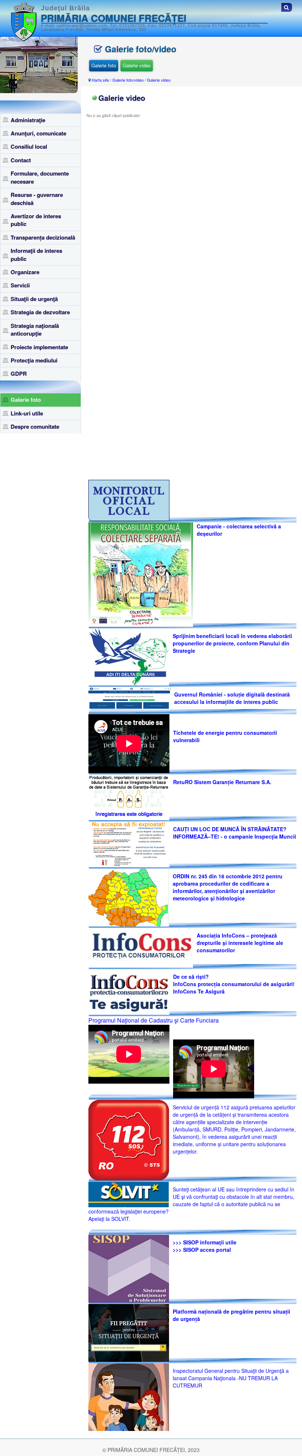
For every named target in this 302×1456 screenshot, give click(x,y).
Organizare (25, 272)
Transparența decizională (43, 237)
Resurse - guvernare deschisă (37, 198)
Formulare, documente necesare (40, 177)
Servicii (20, 285)
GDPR (19, 373)
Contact (21, 160)
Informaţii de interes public (36, 254)
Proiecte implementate (39, 347)
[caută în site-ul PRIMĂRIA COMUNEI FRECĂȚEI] (286, 7)
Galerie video (137, 65)
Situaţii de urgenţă (34, 299)
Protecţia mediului (34, 360)
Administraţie (28, 120)
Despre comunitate (35, 426)
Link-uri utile (27, 413)
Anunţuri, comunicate (38, 133)
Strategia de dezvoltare (40, 312)
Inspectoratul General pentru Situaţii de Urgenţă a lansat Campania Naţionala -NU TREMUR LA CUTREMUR (231, 1378)
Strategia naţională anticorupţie (35, 329)
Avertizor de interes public (36, 220)
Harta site (100, 80)
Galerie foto (26, 400)
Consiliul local (29, 146)
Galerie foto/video (128, 80)
